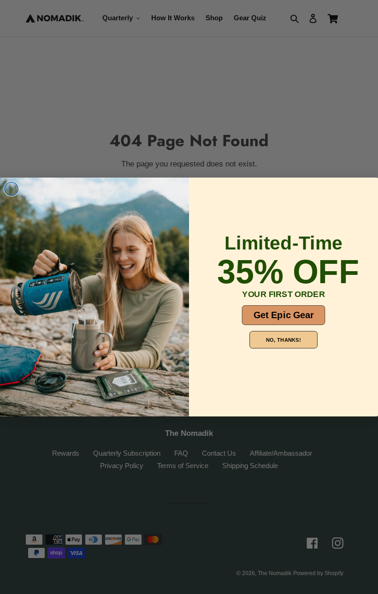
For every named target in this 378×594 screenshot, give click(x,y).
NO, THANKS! (283, 340)
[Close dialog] (11, 189)
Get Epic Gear (283, 315)
